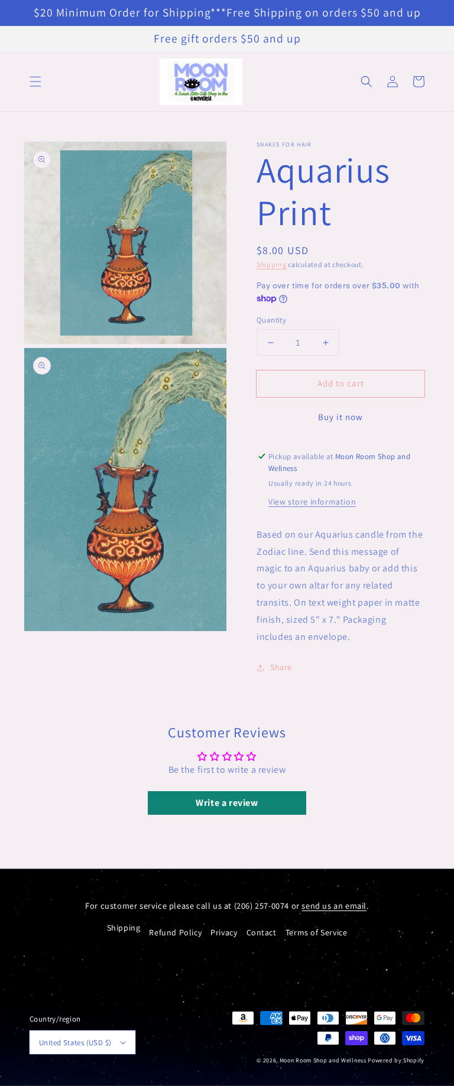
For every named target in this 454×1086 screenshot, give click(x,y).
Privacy (223, 932)
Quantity (271, 320)
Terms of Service (317, 932)
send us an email (334, 905)
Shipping (272, 264)
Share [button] (281, 667)
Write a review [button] (227, 802)
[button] (35, 82)
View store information (312, 501)
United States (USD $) (75, 1043)
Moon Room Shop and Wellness (323, 1060)
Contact (262, 932)
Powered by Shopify (396, 1060)
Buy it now (340, 416)
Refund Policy (175, 932)
